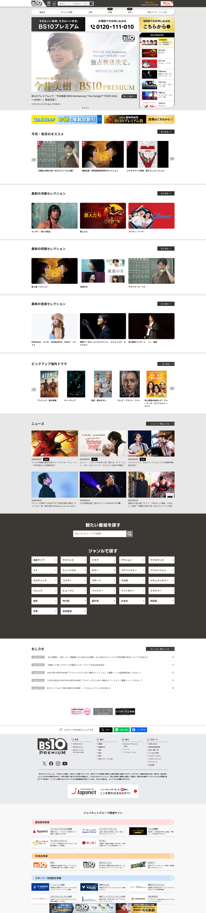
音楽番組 (67, 611)
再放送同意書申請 (154, 747)
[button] (34, 62)
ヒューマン (68, 590)
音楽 (130, 12)
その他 (124, 580)
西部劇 (153, 600)
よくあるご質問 (154, 753)
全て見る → (166, 131)
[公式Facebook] (51, 763)
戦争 (35, 600)
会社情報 (151, 765)
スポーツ (96, 580)
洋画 (90, 12)
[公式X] (44, 763)
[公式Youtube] (64, 763)
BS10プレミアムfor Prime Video (78, 751)
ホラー (95, 570)
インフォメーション (129, 752)
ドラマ (95, 559)
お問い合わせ (153, 744)
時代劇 (66, 600)
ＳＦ (35, 570)
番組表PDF (101, 747)
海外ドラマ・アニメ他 (157, 12)
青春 (35, 611)
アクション (126, 559)
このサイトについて (155, 759)
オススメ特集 (66, 12)
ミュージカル (69, 570)
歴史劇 (95, 600)
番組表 (42, 12)
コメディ (67, 580)
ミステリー (156, 590)
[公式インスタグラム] (58, 763)
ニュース (126, 749)
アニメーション (158, 570)
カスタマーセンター (155, 756)
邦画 (110, 12)
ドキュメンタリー (159, 580)
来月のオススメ (78, 747)
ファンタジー (128, 590)
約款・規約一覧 (154, 750)
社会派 (124, 600)
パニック (37, 590)
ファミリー (97, 590)
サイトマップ (153, 762)
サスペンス (68, 559)
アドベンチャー (129, 570)
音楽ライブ (39, 559)
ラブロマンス (157, 559)
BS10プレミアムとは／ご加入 (130, 745)
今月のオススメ (78, 744)
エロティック (40, 580)
